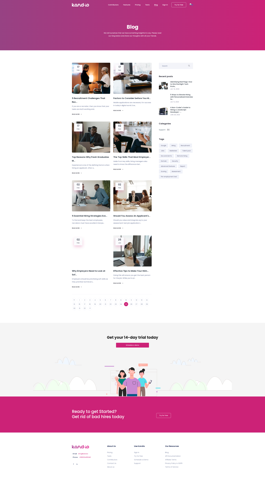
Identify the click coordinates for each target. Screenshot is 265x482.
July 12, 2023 (174, 89)
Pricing (137, 5)
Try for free (178, 5)
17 (84, 304)
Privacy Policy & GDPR (173, 463)
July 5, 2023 (174, 102)
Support (137, 463)
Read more (76, 114)
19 (95, 304)
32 (85, 308)
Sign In (165, 5)
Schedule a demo (132, 345)
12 (136, 300)
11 (131, 300)
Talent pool (186, 151)
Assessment (176, 171)
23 (116, 304)
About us (110, 467)
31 (79, 308)
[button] (191, 4)
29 (147, 304)
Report (182, 166)
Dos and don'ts (166, 156)
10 (126, 300)
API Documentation (173, 456)
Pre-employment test (169, 177)
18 (90, 304)
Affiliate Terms (170, 460)
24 (121, 304)
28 (142, 304)
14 (147, 300)
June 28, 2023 (175, 115)
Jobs (162, 151)
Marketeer (173, 151)
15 (74, 304)
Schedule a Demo (141, 460)
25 (126, 304)
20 (100, 304)
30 (74, 308)
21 (105, 304)
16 (79, 304)
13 (141, 300)
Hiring (173, 146)
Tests (147, 5)
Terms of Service (171, 467)
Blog (156, 5)
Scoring (163, 171)
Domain (164, 161)
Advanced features (168, 166)
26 (131, 304)
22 (110, 304)
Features (126, 5)
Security (175, 161)
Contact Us (111, 463)
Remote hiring (182, 156)
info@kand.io (83, 454)
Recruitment (185, 146)
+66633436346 (85, 457)
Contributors (113, 5)
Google (163, 146)
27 (136, 304)
